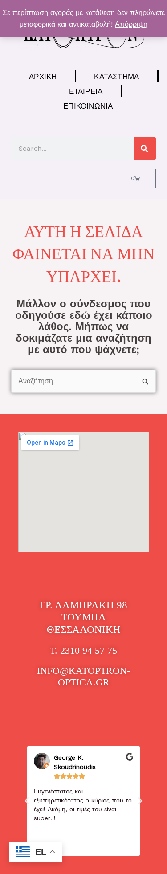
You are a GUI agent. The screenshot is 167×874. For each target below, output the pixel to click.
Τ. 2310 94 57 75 (83, 650)
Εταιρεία (86, 91)
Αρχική (43, 76)
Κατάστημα (116, 76)
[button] (26, 801)
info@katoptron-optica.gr (83, 676)
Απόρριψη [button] (131, 24)
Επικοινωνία (88, 106)
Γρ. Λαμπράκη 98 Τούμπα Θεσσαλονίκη (83, 617)
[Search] (145, 148)
